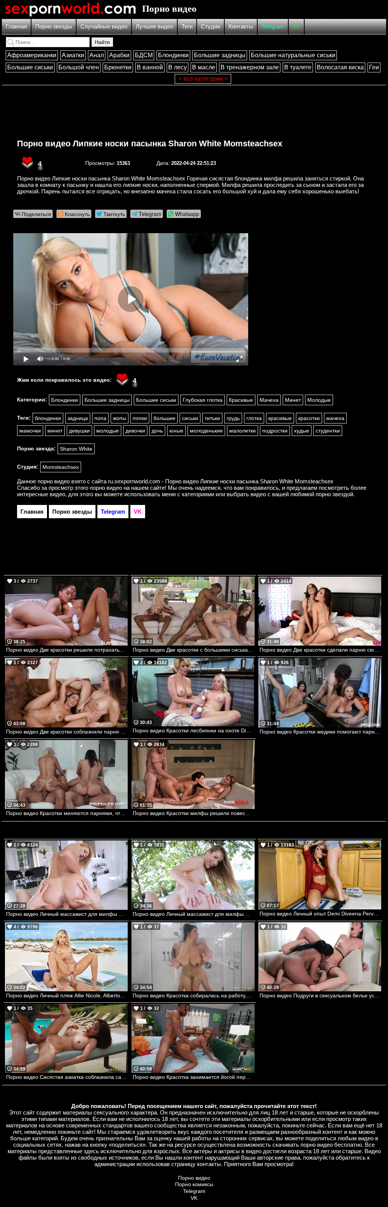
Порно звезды (53, 26)
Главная (16, 26)
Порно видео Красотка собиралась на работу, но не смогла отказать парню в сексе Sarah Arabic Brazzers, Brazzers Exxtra (193, 995)
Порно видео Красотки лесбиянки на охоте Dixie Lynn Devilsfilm (193, 730)
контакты (209, 1164)
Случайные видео (103, 26)
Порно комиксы (194, 1184)
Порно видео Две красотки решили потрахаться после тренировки (67, 650)
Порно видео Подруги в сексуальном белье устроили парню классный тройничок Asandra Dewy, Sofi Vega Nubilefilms (320, 995)
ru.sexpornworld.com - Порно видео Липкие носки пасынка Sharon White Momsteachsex (220, 481)
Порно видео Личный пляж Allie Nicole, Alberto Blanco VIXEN (67, 995)
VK (296, 26)
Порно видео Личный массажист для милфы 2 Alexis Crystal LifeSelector (193, 914)
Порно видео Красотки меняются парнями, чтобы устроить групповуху (67, 813)
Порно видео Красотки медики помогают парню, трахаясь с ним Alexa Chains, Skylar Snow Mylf (320, 732)
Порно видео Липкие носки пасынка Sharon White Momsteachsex (149, 143)
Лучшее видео (154, 26)
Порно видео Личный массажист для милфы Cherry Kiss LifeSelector (67, 914)
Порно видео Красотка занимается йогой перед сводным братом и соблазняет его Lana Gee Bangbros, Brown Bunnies (193, 1077)
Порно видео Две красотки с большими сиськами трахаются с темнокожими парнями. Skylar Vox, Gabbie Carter (193, 650)
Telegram (272, 26)
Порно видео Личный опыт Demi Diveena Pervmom (320, 914)
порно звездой (334, 494)
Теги (186, 26)
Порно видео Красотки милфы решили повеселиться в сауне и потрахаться (193, 813)
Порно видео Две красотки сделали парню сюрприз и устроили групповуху (320, 650)
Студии (210, 26)
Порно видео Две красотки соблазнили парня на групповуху (67, 732)
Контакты (240, 26)
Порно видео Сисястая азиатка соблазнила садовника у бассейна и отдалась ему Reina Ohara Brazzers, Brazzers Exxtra (67, 1077)
